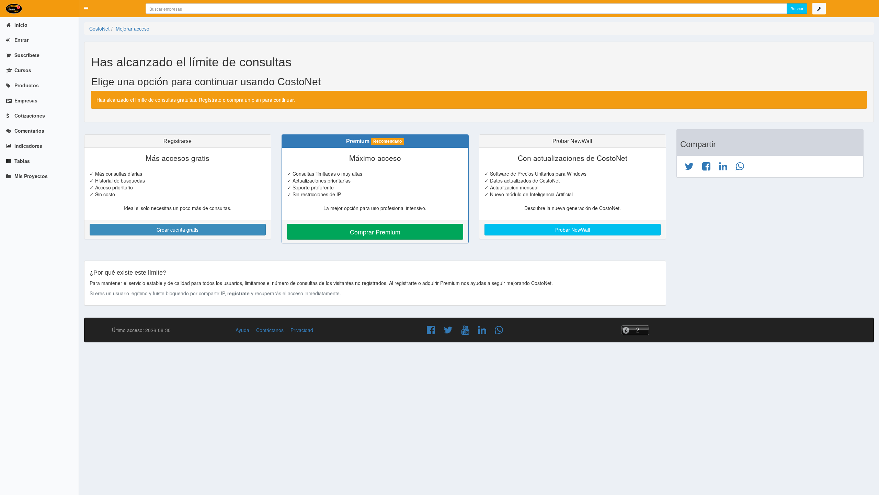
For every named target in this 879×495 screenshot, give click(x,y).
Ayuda (242, 330)
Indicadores (27, 145)
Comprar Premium (375, 231)
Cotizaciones (29, 115)
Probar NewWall (572, 229)
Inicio (20, 24)
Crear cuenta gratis (177, 229)
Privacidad (301, 330)
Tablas (21, 160)
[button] (86, 8)
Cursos (22, 70)
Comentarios (28, 130)
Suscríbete (26, 55)
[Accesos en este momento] (645, 330)
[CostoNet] (39, 8)
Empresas (25, 100)
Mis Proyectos (30, 176)
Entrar (20, 39)
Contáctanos (270, 330)
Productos (26, 85)
